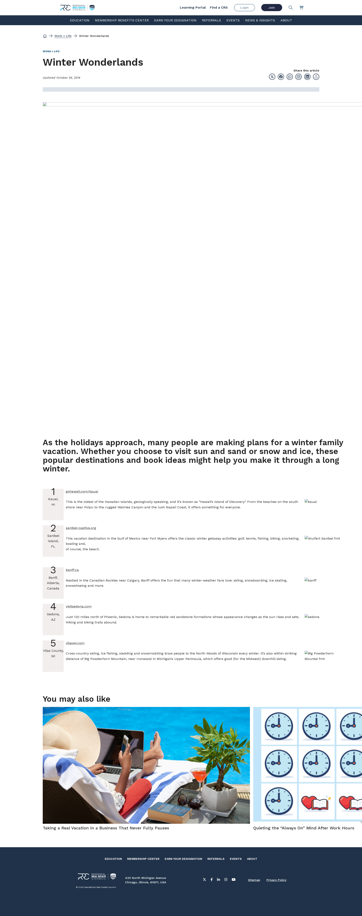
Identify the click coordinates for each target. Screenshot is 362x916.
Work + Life (62, 36)
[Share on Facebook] (281, 77)
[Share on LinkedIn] (307, 77)
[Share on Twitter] (272, 77)
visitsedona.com (79, 606)
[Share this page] (316, 77)
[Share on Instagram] (298, 77)
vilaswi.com (75, 643)
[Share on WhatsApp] (290, 77)
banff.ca (72, 570)
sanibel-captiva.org (81, 528)
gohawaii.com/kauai (82, 491)
